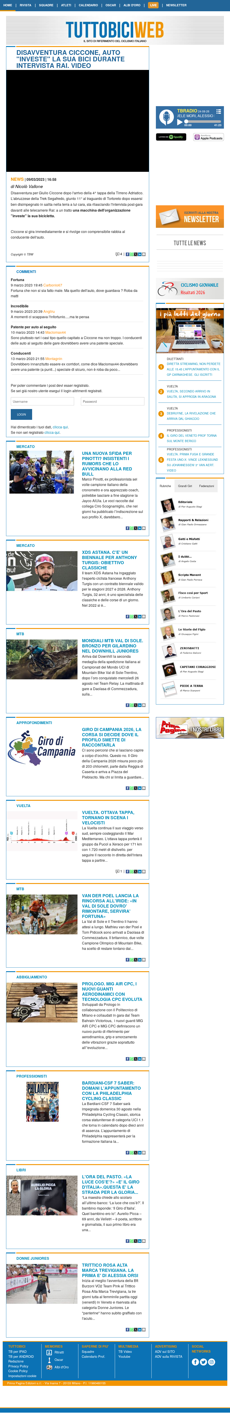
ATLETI (66, 5)
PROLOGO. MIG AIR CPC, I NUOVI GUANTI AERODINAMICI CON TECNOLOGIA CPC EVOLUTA (112, 991)
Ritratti (59, 1352)
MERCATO (25, 446)
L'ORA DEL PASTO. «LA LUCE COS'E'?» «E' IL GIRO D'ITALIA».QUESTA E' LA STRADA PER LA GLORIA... (110, 1184)
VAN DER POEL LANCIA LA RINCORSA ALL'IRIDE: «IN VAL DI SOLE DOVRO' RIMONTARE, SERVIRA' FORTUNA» (110, 905)
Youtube (124, 1356)
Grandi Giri (185, 486)
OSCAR (111, 5)
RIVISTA (25, 5)
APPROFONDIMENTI (34, 722)
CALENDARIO (88, 5)
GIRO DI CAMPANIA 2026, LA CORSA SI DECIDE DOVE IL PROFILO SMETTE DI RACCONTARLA (112, 737)
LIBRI (21, 1169)
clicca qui (60, 427)
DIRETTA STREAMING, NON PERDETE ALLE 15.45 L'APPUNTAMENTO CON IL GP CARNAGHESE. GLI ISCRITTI (194, 369)
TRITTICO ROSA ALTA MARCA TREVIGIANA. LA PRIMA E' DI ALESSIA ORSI (110, 1270)
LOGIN (21, 414)
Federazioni (206, 486)
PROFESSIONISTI (31, 1076)
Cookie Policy (18, 1370)
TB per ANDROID (21, 1356)
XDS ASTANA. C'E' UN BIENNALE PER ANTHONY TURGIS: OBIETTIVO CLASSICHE (109, 560)
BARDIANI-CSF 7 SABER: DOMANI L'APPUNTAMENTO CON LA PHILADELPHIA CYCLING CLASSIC (111, 1090)
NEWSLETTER (176, 5)
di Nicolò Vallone (27, 186)
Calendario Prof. (93, 1356)
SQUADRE (46, 5)
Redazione (16, 1361)
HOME (7, 5)
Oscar (58, 1359)
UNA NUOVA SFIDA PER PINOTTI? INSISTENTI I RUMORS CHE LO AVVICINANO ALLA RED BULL (107, 463)
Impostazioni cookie (22, 1375)
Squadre (88, 1351)
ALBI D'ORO (132, 5)
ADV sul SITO (165, 1351)
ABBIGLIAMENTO (31, 977)
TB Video (125, 1351)
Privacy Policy (18, 1366)
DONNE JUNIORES (32, 1258)
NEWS (17, 179)
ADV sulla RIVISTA (168, 1356)
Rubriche (165, 486)
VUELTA (23, 805)
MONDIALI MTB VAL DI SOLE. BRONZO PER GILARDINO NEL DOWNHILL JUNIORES (112, 645)
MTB (20, 633)
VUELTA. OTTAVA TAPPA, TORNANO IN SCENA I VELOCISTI (108, 817)
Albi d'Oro (61, 1367)
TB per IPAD (17, 1351)
